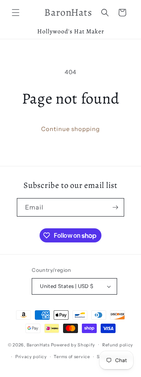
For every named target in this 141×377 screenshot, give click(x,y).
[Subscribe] (115, 207)
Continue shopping (70, 129)
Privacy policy (31, 356)
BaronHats (38, 344)
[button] (15, 12)
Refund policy (117, 345)
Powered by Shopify (73, 344)
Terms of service (72, 356)
